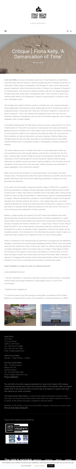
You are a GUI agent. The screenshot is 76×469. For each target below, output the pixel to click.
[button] (71, 31)
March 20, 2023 (38, 62)
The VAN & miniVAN (18, 459)
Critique (38, 45)
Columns (59, 308)
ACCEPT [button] (50, 466)
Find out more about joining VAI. (16, 408)
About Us (58, 459)
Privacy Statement (11, 377)
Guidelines (68, 459)
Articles (13, 308)
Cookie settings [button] (39, 466)
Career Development (23, 308)
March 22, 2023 (56, 316)
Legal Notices (37, 459)
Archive (52, 308)
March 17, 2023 (20, 316)
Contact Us (48, 459)
